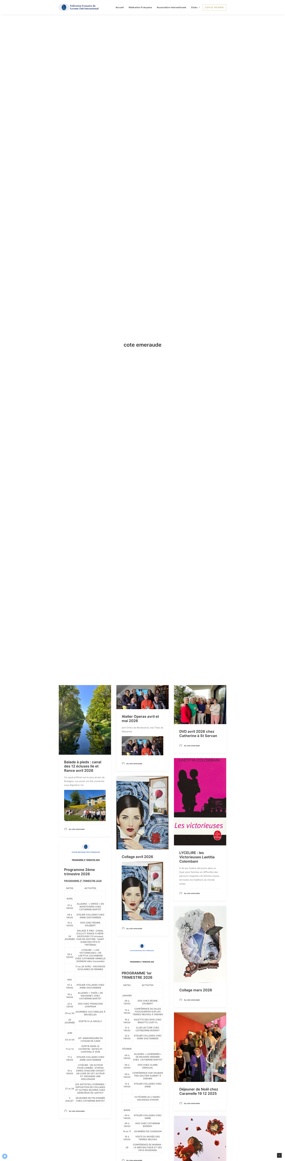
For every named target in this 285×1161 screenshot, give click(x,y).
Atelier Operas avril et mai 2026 (140, 740)
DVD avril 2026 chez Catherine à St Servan (198, 756)
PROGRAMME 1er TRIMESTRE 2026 (137, 997)
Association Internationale (171, 7)
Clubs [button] (194, 7)
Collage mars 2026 (195, 1012)
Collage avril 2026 (137, 879)
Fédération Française (140, 7)
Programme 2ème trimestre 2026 (79, 894)
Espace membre (214, 7)
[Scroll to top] (279, 1155)
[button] (85, 742)
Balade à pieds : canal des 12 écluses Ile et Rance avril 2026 (82, 788)
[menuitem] (121, 7)
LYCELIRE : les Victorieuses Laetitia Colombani (197, 879)
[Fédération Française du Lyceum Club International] (79, 7)
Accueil (120, 7)
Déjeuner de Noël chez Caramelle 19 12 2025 (198, 1113)
